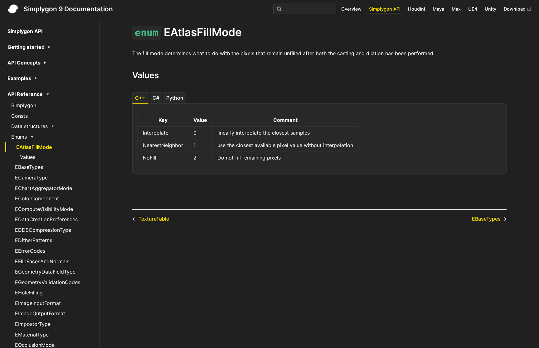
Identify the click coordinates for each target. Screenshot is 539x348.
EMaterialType (32, 334)
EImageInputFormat (38, 303)
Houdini (416, 9)
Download (515, 9)
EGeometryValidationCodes (47, 282)
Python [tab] (174, 98)
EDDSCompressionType (43, 230)
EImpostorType (33, 324)
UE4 (472, 9)
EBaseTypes (29, 167)
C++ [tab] (140, 98)
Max (456, 9)
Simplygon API (385, 9)
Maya (438, 9)
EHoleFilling (29, 292)
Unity (490, 9)
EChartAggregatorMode (43, 188)
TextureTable (153, 219)
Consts (19, 116)
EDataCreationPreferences (46, 219)
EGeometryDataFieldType (45, 272)
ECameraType (31, 177)
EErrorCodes (30, 251)
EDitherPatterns (33, 240)
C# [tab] (156, 98)
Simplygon (23, 105)
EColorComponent (37, 198)
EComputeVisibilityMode (44, 209)
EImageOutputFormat (40, 313)
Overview (351, 9)
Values (27, 157)
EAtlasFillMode (34, 147)
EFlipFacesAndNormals (42, 261)
